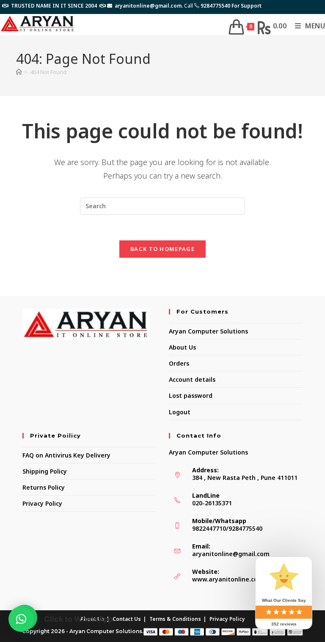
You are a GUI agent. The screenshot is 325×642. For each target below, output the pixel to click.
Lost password (190, 395)
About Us (182, 347)
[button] (21, 619)
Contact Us (127, 619)
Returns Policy (43, 487)
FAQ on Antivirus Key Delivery (66, 455)
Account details (192, 379)
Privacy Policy (42, 503)
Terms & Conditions (175, 619)
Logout (179, 412)
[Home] (19, 72)
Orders (179, 363)
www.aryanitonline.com (228, 579)
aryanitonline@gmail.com (231, 554)
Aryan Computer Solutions (208, 331)
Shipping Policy (44, 471)
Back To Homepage (162, 249)
